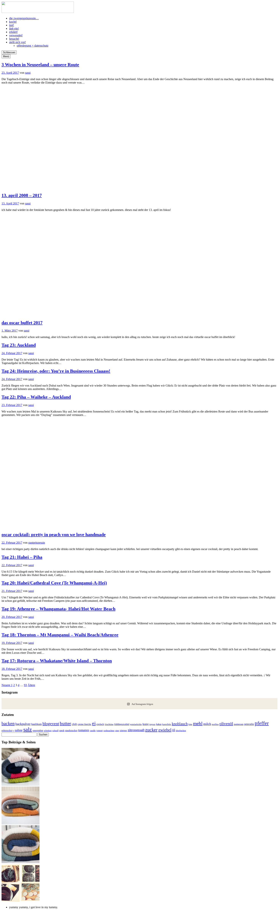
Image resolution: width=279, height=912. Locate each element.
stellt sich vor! (17, 42)
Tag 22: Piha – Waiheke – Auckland (36, 397)
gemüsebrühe (136, 724)
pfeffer (262, 723)
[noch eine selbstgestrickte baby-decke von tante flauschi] (20, 862)
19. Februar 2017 (12, 642)
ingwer (152, 724)
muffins (215, 724)
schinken (48, 731)
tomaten (83, 730)
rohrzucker (7, 730)
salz (27, 729)
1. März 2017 (10, 330)
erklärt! (13, 32)
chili (74, 724)
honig (146, 724)
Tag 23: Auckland (19, 345)
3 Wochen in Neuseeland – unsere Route (40, 64)
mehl (198, 723)
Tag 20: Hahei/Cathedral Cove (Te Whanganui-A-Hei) (54, 582)
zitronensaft (136, 730)
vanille (93, 730)
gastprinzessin (36, 542)
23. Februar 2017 (12, 405)
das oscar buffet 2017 (22, 322)
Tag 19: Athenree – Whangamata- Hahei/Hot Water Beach (58, 608)
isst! (11, 25)
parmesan (239, 724)
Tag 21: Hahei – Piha (22, 557)
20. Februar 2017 (12, 616)
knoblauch (180, 724)
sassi (28, 72)
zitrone (123, 730)
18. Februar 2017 (12, 668)
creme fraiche (84, 724)
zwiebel (164, 729)
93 (25, 685)
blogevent (51, 723)
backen (8, 723)
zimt (117, 730)
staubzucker (71, 730)
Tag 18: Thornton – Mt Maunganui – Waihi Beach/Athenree (60, 634)
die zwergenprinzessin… (24, 18)
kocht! (13, 21)
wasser (99, 730)
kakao (159, 724)
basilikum (36, 724)
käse (190, 724)
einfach (100, 724)
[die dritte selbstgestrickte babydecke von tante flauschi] (20, 784)
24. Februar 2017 (12, 353)
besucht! (14, 38)
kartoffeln (166, 724)
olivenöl (226, 723)
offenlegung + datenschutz (32, 45)
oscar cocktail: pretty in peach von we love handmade (54, 534)
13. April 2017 (10, 203)
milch (207, 724)
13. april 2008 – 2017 (22, 195)
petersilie (249, 724)
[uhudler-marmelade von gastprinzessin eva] (20, 900)
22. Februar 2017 (12, 542)
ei (94, 723)
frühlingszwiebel (121, 724)
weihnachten (108, 731)
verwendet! (16, 35)
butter (65, 723)
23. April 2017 (10, 72)
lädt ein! (14, 28)
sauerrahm (38, 730)
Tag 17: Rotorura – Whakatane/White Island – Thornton (57, 660)
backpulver (23, 724)
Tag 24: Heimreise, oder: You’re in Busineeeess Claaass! (56, 371)
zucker (151, 729)
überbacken (181, 730)
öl (173, 730)
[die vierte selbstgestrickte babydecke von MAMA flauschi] (20, 823)
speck (61, 730)
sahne (19, 730)
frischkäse (109, 724)
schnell (55, 730)
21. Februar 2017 (12, 591)
